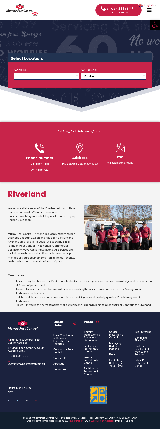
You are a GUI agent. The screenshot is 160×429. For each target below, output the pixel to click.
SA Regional (89, 69)
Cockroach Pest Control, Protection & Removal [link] (142, 350)
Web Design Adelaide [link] (103, 420)
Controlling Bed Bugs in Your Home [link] (116, 363)
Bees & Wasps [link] (143, 332)
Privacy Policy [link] (75, 420)
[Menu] (149, 10)
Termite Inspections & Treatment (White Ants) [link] (92, 336)
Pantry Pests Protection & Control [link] (91, 349)
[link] (155, 25)
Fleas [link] (112, 354)
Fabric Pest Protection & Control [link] (142, 363)
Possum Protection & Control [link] (91, 360)
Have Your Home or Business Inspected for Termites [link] (63, 339)
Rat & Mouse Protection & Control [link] (91, 371)
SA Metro (20, 69)
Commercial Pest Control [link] (63, 351)
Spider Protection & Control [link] (116, 335)
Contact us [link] (59, 369)
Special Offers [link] (61, 358)
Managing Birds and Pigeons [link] (115, 346)
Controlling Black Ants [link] (141, 339)
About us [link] (58, 363)
